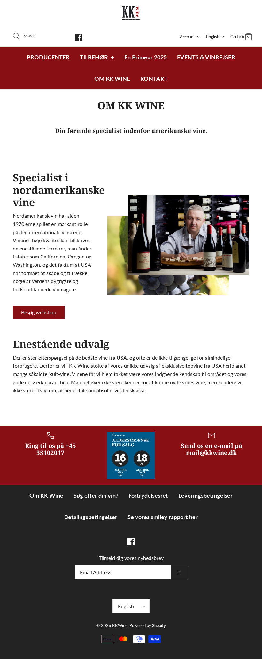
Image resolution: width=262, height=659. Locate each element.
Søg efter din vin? (95, 495)
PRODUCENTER (48, 57)
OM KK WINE (112, 78)
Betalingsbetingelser (90, 516)
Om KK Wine (46, 495)
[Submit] (179, 572)
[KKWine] (131, 13)
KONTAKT (154, 78)
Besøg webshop (38, 312)
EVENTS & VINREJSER (206, 57)
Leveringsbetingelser (205, 495)
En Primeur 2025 (145, 57)
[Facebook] (78, 37)
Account (187, 36)
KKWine (119, 625)
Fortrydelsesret (148, 495)
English (212, 36)
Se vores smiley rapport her (162, 516)
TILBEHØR (97, 57)
